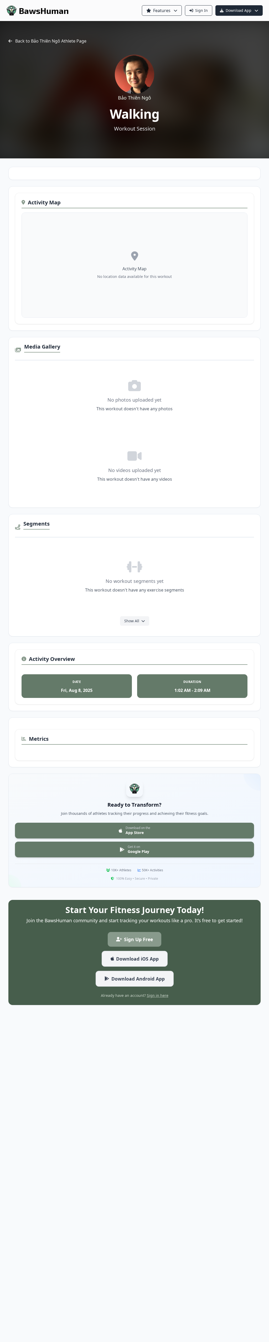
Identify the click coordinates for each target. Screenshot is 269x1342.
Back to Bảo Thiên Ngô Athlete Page (50, 41)
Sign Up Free (138, 939)
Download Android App (138, 979)
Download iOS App (137, 959)
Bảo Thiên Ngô (134, 98)
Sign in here (157, 995)
